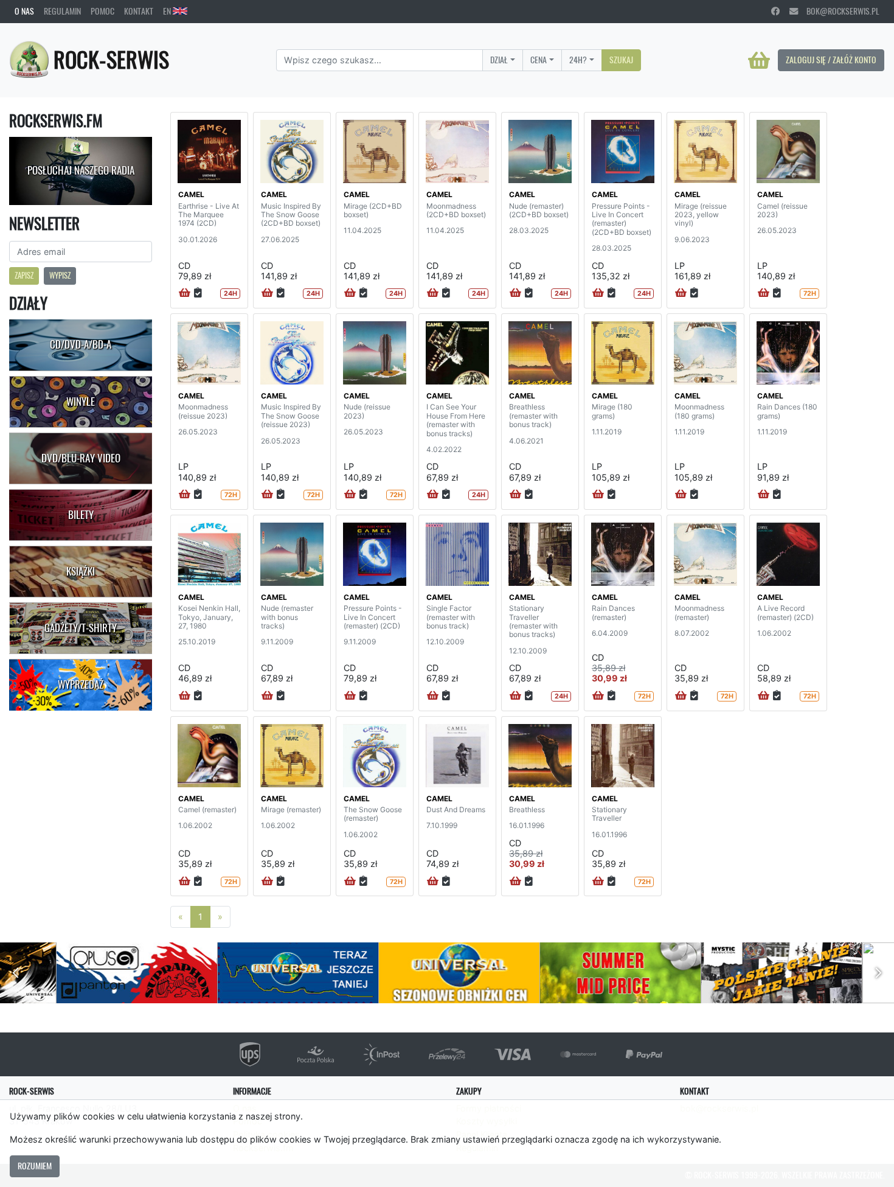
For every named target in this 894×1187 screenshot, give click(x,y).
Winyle (80, 401)
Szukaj (621, 60)
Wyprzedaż (80, 684)
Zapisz (24, 275)
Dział (499, 60)
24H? (578, 60)
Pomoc (102, 11)
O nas (24, 11)
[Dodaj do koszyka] (184, 293)
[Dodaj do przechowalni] (198, 293)
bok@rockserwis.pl (838, 11)
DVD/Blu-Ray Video (80, 458)
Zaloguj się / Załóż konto (831, 60)
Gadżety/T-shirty (80, 628)
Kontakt (138, 11)
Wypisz (60, 275)
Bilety (81, 514)
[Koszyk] (759, 60)
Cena (538, 60)
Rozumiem (35, 1166)
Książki (80, 571)
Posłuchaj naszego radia (80, 170)
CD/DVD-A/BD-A (80, 344)
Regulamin (62, 11)
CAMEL (191, 194)
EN (168, 11)
